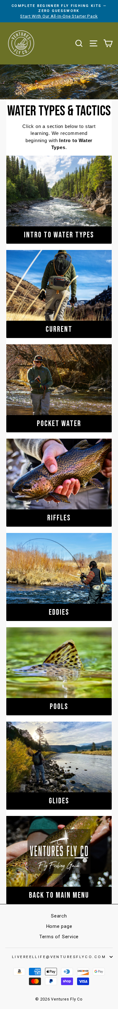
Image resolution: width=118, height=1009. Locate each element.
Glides (59, 801)
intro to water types (59, 235)
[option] (59, 11)
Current (59, 329)
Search (59, 916)
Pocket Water (59, 424)
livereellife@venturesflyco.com (59, 957)
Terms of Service (59, 937)
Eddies (59, 612)
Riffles (59, 518)
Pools (59, 707)
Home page (59, 926)
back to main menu (59, 895)
